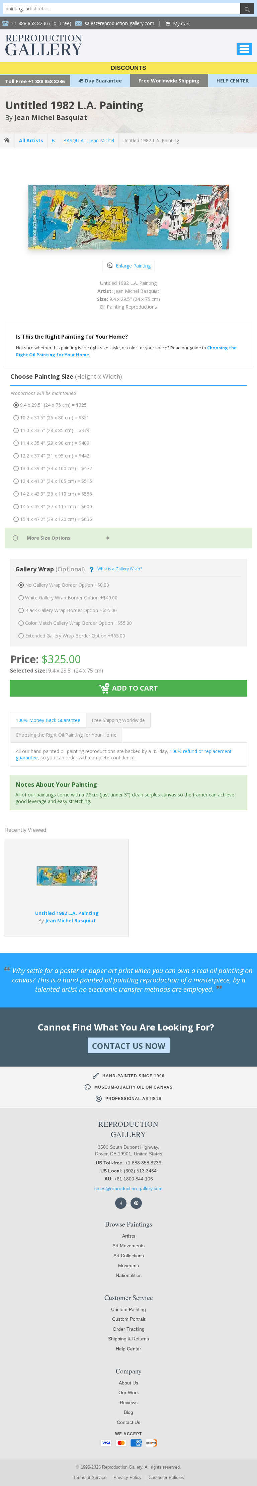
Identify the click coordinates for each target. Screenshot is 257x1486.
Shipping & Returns (128, 1338)
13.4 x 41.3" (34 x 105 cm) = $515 (56, 481)
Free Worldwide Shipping (169, 80)
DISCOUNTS (128, 67)
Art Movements (128, 1245)
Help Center (128, 1348)
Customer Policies (166, 1477)
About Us (128, 1382)
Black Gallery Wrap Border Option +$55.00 (71, 610)
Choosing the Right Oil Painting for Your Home (66, 735)
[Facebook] (120, 1203)
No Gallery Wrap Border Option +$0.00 (67, 585)
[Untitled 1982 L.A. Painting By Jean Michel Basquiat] (67, 884)
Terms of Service (89, 1477)
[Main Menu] (244, 49)
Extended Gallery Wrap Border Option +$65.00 (75, 635)
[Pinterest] (136, 1203)
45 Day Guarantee (100, 80)
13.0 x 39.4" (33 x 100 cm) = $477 (56, 468)
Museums (128, 1265)
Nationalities (129, 1275)
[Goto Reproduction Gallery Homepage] (7, 140)
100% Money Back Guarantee (48, 720)
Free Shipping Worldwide (118, 720)
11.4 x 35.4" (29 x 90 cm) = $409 (54, 443)
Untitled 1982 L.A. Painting (150, 140)
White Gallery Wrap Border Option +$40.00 (71, 597)
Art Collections (128, 1255)
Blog (128, 1412)
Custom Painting (128, 1309)
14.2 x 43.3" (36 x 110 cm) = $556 (56, 494)
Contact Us (128, 1422)
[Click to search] (247, 8)
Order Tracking (129, 1329)
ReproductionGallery (128, 1129)
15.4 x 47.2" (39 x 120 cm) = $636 (56, 519)
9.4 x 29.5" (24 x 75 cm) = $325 (53, 405)
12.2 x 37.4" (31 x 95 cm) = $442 (54, 455)
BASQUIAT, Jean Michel (88, 140)
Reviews (129, 1402)
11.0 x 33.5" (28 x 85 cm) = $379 (54, 430)
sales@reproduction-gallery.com (128, 1188)
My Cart (181, 23)
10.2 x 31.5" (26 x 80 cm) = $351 (54, 417)
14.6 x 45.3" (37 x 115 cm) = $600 (56, 506)
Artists (128, 1236)
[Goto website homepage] (43, 53)
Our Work (128, 1392)
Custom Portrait (128, 1319)
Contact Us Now (128, 1045)
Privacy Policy (127, 1477)
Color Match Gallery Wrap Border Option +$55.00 (78, 623)
